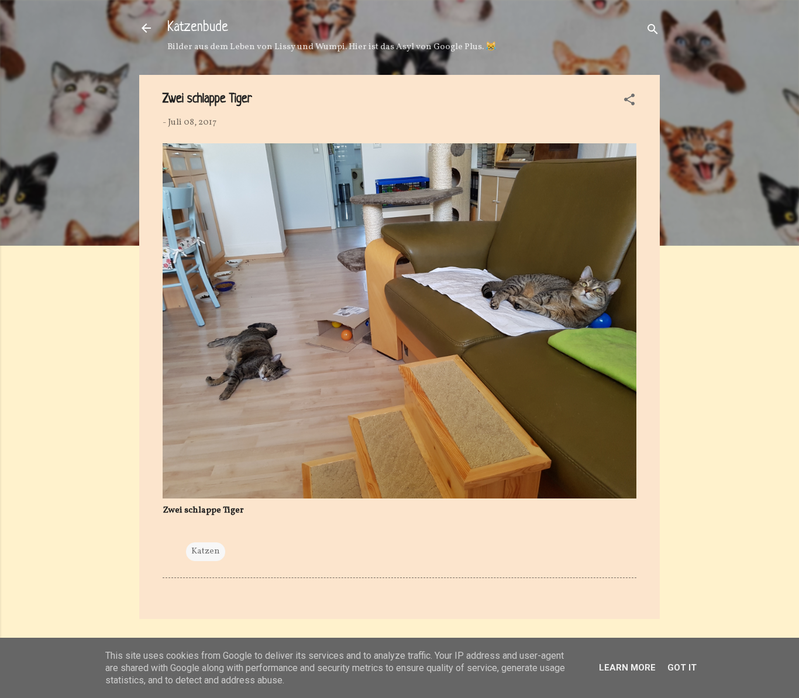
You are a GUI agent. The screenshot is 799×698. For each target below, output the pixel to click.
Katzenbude (197, 27)
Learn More (627, 667)
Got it (682, 667)
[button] (629, 102)
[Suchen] (653, 32)
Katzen (205, 551)
